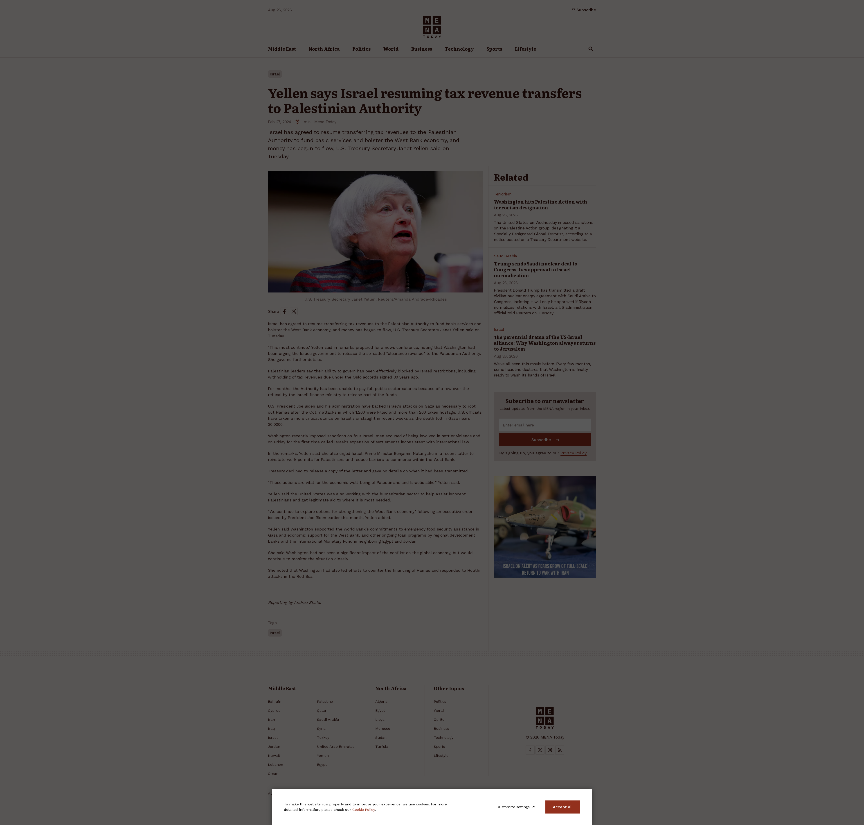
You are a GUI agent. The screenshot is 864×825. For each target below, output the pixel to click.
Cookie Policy (363, 809)
